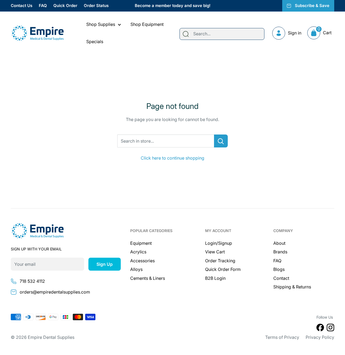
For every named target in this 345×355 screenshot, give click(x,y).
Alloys (136, 269)
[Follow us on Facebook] (320, 328)
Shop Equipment (147, 24)
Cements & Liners (147, 278)
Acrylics (138, 251)
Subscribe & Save (312, 5)
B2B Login (215, 278)
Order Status (96, 5)
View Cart (215, 251)
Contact (281, 278)
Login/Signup (218, 243)
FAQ (43, 5)
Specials (94, 41)
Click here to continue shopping (172, 158)
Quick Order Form (223, 269)
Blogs (279, 269)
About (279, 243)
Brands (280, 251)
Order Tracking (220, 260)
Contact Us (21, 5)
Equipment (141, 243)
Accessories (142, 260)
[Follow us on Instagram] (330, 328)
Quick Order (65, 5)
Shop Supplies (100, 24)
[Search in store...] (221, 141)
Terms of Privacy (282, 337)
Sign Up (104, 264)
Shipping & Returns (292, 286)
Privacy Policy (320, 337)
